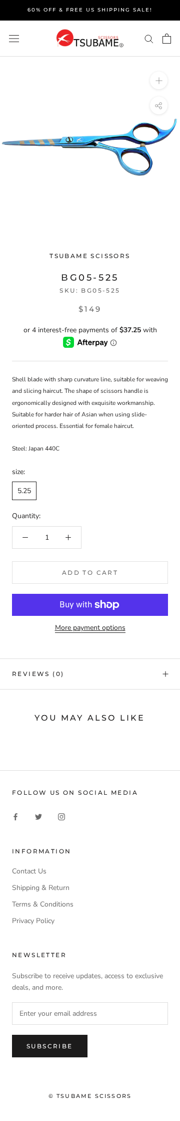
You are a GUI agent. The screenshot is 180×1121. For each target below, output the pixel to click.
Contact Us (29, 871)
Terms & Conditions (43, 904)
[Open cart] (166, 39)
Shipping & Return (41, 887)
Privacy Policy (33, 921)
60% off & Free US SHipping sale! (90, 10)
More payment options (90, 627)
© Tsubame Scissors (90, 1095)
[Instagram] (61, 816)
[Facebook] (15, 816)
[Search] (149, 38)
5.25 (24, 491)
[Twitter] (38, 816)
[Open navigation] (14, 38)
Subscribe (49, 1046)
